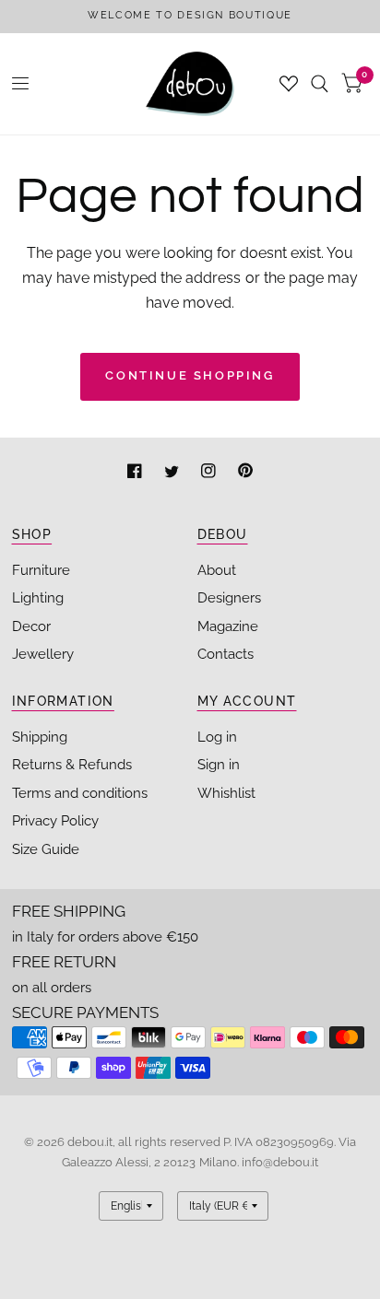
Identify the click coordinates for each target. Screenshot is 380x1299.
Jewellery (43, 654)
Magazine (227, 626)
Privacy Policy (55, 821)
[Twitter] (173, 473)
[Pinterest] (245, 473)
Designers (229, 598)
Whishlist (226, 793)
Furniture (41, 570)
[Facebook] (136, 473)
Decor (31, 626)
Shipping (39, 737)
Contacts (225, 654)
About (216, 570)
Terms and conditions (80, 793)
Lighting (38, 598)
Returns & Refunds (72, 764)
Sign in (218, 764)
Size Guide (45, 849)
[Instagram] (210, 473)
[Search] (319, 84)
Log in (217, 737)
